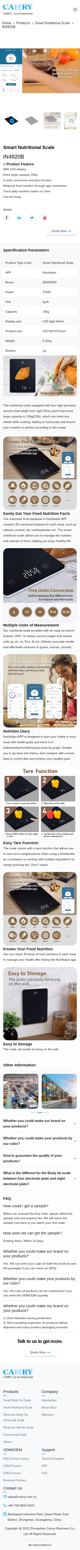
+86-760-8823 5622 (21, 1505)
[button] (33, 1112)
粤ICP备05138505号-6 (40, 1545)
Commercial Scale (14, 1434)
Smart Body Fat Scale (17, 1400)
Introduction (49, 1400)
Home (6, 23)
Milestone (48, 1414)
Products (23, 23)
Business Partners (14, 1480)
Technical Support (53, 1458)
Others (7, 1441)
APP (44, 1465)
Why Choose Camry (16, 1458)
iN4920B (9, 27)
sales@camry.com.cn (22, 1496)
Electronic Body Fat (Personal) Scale (15, 1417)
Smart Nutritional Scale (52, 23)
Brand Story (49, 1407)
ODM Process (12, 1465)
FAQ (44, 1473)
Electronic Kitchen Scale (18, 1427)
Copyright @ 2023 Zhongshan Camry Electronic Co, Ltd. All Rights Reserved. (40, 1531)
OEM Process (12, 1473)
